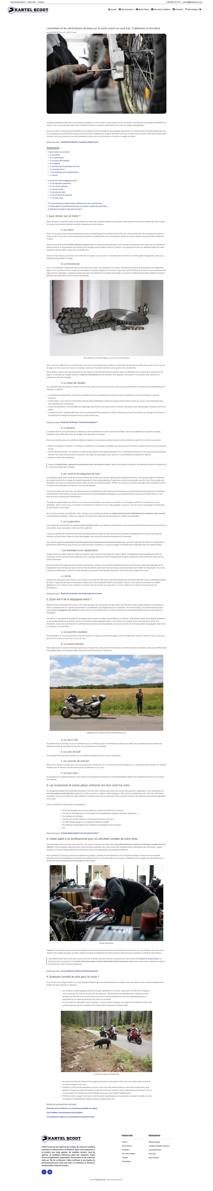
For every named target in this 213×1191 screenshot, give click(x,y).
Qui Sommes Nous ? (18, 2)
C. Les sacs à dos (56, 189)
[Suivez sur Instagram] (49, 1172)
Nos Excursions (127, 9)
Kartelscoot (101, 1180)
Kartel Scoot (62, 464)
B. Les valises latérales (59, 186)
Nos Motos (125, 1150)
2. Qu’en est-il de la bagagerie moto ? (63, 180)
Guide (74, 32)
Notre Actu (32, 2)
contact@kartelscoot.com (192, 2)
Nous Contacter (154, 1158)
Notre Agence (192, 9)
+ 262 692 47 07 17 (173, 2)
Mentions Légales (154, 1142)
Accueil (113, 9)
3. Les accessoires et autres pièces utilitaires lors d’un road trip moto (75, 203)
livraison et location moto (148, 959)
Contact (41, 2)
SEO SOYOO (54, 32)
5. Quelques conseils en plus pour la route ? (65, 209)
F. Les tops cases (57, 198)
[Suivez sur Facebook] (44, 1172)
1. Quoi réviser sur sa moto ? (59, 152)
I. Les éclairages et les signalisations (64, 172)
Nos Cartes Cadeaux (162, 9)
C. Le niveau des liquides (59, 161)
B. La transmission (57, 158)
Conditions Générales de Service (159, 1146)
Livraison (179, 9)
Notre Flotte (144, 9)
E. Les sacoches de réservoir (61, 195)
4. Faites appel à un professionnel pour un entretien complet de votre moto (77, 206)
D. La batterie (55, 163)
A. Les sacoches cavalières (60, 183)
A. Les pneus (55, 155)
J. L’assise (54, 175)
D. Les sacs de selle (58, 192)
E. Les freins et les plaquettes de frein (64, 166)
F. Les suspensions (57, 169)
